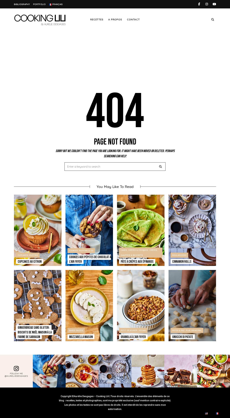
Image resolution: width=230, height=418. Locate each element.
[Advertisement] (115, 56)
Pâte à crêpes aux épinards (137, 262)
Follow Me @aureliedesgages (16, 374)
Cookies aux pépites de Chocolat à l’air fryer (90, 259)
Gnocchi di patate (182, 337)
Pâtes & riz (178, 330)
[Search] (160, 166)
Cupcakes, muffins (28, 255)
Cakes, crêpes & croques (134, 250)
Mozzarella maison (81, 337)
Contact (133, 19)
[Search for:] (115, 166)
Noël (45, 321)
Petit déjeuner (129, 330)
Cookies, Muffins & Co (81, 250)
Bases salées (76, 330)
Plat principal (194, 330)
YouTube (214, 4)
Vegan (142, 330)
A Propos (115, 19)
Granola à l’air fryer (133, 337)
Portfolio (39, 4)
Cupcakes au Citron (30, 262)
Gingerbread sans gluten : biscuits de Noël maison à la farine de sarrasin (35, 332)
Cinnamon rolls (181, 262)
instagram (206, 4)
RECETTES (96, 19)
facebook (199, 4)
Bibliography (22, 4)
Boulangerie (179, 255)
